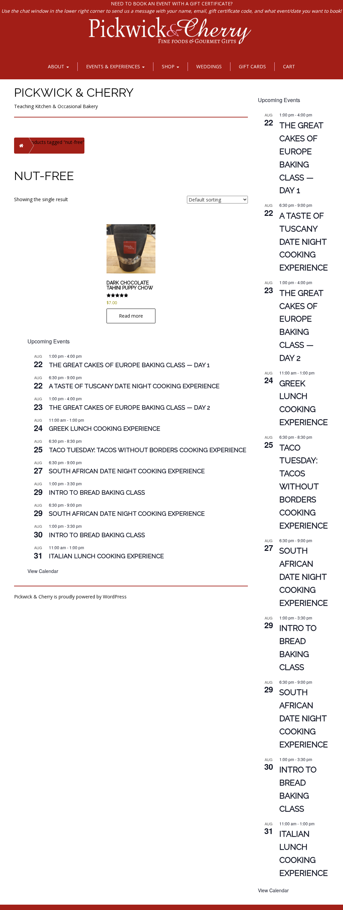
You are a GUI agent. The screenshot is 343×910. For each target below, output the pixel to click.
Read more (131, 316)
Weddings (209, 66)
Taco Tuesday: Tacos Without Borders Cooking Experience (147, 449)
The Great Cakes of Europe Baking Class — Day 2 (129, 407)
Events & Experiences (113, 66)
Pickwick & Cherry (74, 92)
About (57, 66)
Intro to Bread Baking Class (97, 492)
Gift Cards (252, 66)
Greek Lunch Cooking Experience (104, 428)
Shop (169, 66)
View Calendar (42, 571)
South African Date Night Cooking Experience (127, 471)
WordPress (115, 596)
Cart (289, 66)
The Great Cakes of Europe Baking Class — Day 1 (129, 364)
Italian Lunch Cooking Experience (106, 556)
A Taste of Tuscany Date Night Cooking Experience (134, 386)
